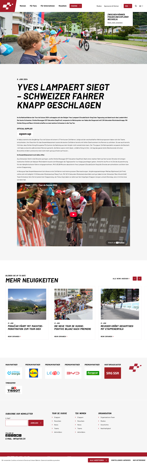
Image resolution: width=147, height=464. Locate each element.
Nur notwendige (139, 460)
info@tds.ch (19, 439)
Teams (56, 428)
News (56, 425)
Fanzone (74, 6)
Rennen (23, 6)
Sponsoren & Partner (111, 6)
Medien (99, 6)
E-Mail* (8, 418)
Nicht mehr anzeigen (115, 22)
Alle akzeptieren (97, 460)
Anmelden (34, 423)
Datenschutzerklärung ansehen (50, 460)
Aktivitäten (58, 432)
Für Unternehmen (48, 6)
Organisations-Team (108, 417)
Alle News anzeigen (120, 278)
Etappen (57, 417)
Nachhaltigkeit (106, 428)
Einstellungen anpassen (120, 460)
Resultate (62, 6)
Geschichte (105, 425)
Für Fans (33, 6)
